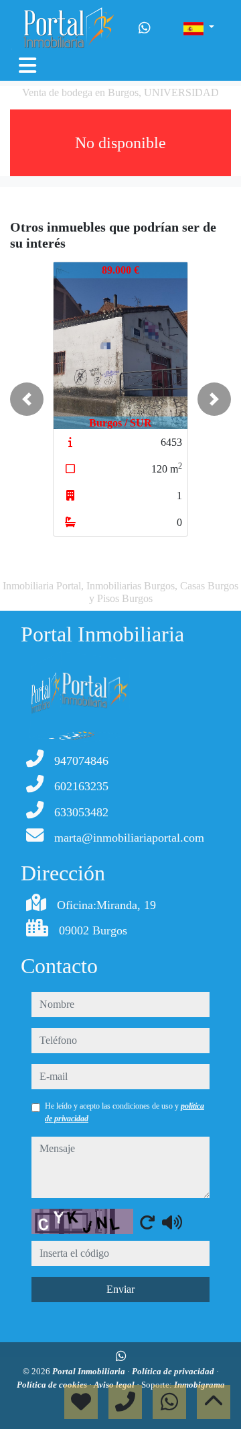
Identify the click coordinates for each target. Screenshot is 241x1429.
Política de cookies (53, 1385)
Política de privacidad (174, 1371)
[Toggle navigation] (27, 65)
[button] (27, 399)
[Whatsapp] (145, 28)
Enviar (120, 1289)
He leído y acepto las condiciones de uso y (124, 1112)
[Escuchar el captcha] (172, 1222)
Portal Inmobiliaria (89, 1371)
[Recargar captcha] (147, 1222)
